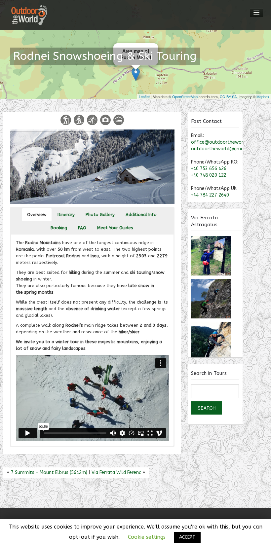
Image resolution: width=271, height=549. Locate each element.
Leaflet (144, 96)
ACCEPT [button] (187, 537)
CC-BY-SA (228, 96)
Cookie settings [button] (147, 537)
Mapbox (262, 96)
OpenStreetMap (185, 96)
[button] (37, 214)
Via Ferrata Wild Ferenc (116, 472)
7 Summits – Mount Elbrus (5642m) (49, 472)
